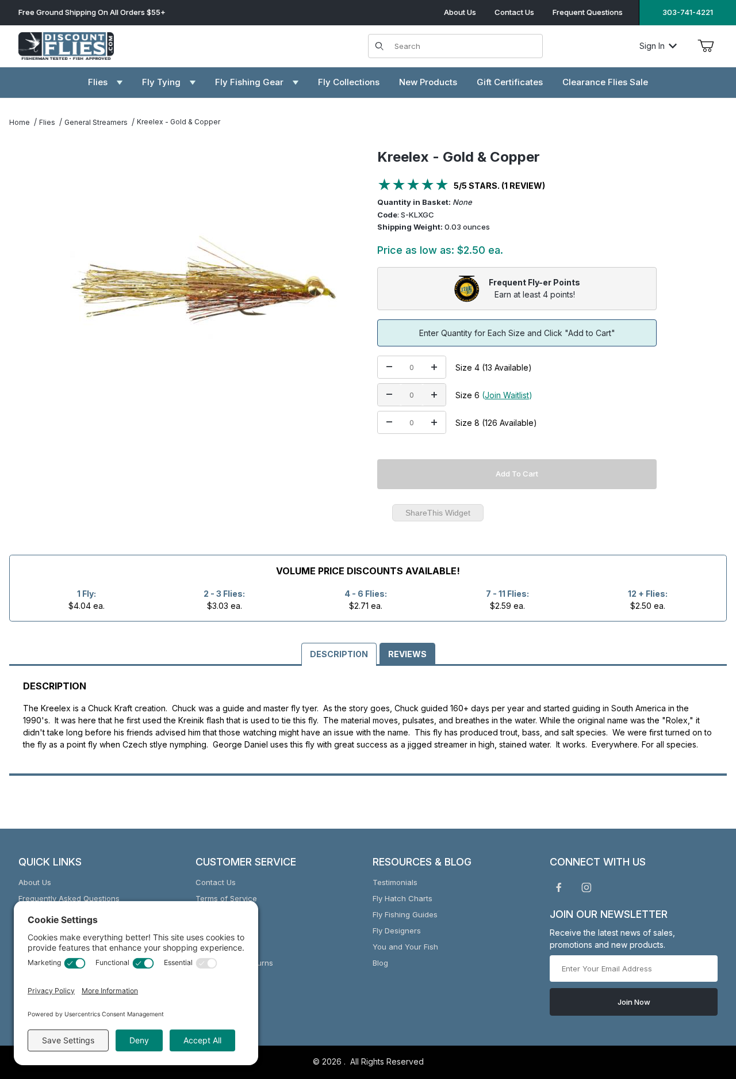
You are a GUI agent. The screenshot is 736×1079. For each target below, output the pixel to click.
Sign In (652, 46)
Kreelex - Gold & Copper (178, 121)
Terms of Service (226, 898)
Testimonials (395, 882)
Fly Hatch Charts (402, 898)
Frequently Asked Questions (69, 898)
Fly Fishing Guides (405, 914)
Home (19, 122)
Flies (47, 122)
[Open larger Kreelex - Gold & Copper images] (208, 286)
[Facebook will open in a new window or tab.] (559, 887)
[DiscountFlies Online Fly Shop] (66, 44)
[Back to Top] (701, 1007)
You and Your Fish (405, 946)
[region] (32, 281)
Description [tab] (339, 654)
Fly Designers (397, 930)
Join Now (634, 1001)
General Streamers (96, 122)
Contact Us (514, 12)
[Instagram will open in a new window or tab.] (586, 887)
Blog (380, 962)
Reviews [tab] (407, 654)
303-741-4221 (687, 12)
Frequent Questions (588, 12)
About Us (460, 12)
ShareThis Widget (437, 512)
